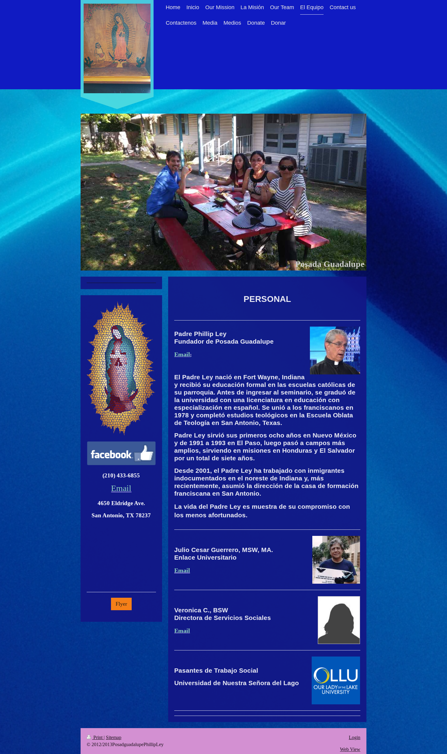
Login (354, 737)
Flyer (121, 604)
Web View (350, 749)
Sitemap (113, 737)
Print (98, 737)
